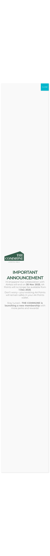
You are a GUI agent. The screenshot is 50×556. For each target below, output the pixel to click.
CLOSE (45, 87)
